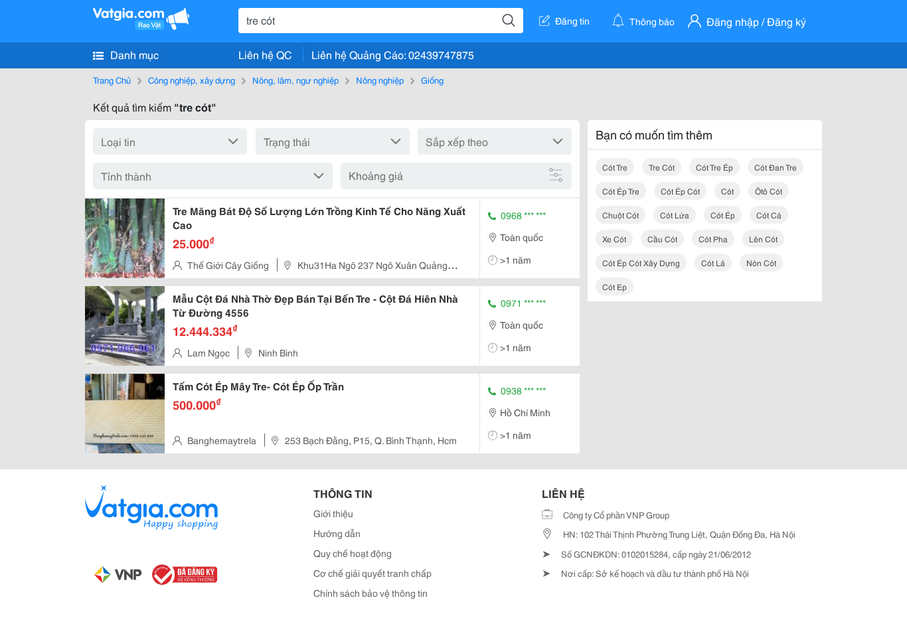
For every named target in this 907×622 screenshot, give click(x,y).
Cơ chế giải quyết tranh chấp (372, 573)
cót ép (722, 214)
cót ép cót (680, 190)
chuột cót (620, 214)
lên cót (763, 238)
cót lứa (674, 214)
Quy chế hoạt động (352, 553)
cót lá (713, 262)
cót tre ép (714, 167)
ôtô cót (768, 190)
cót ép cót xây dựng (641, 262)
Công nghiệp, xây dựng (191, 80)
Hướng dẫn (337, 533)
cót (727, 190)
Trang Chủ (112, 80)
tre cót (662, 167)
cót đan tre (775, 167)
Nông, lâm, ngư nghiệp (295, 80)
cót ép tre (620, 190)
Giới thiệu (333, 513)
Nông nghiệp (380, 80)
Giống (432, 80)
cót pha (713, 238)
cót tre (614, 167)
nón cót (761, 262)
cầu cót (662, 238)
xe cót (614, 238)
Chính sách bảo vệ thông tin (370, 592)
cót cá (769, 214)
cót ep (614, 286)
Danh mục (133, 54)
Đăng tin (572, 20)
